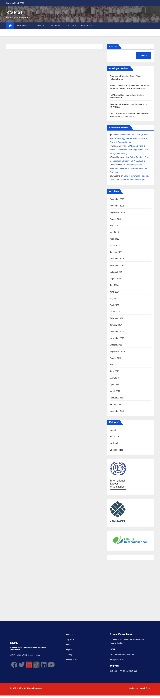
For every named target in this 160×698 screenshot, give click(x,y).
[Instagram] (29, 665)
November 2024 (117, 265)
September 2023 (117, 351)
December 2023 (117, 332)
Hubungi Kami (88, 26)
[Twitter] (21, 665)
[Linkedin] (44, 665)
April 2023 (114, 384)
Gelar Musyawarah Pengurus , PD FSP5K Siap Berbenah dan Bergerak (129, 168)
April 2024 (114, 305)
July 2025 (114, 226)
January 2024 (116, 325)
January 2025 (116, 252)
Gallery (71, 26)
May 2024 (114, 298)
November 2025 (117, 206)
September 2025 (117, 212)
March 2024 (115, 312)
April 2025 (114, 239)
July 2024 (114, 285)
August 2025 (115, 219)
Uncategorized (116, 450)
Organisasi (23, 26)
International (115, 437)
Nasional (114, 443)
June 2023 (114, 371)
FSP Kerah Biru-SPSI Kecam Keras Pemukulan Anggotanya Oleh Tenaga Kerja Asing (129, 150)
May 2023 (114, 378)
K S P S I (14, 12)
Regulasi (56, 26)
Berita (41, 26)
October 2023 (116, 345)
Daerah (113, 430)
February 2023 (116, 398)
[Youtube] (51, 665)
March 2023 (115, 391)
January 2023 (116, 404)
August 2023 (115, 358)
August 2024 (115, 279)
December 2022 (117, 411)
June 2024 (114, 292)
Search (113, 46)
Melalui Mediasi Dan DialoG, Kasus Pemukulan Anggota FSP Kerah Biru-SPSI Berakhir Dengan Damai (129, 138)
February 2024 (116, 318)
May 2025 (114, 232)
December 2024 (117, 259)
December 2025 (117, 199)
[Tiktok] (36, 665)
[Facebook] (14, 665)
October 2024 (116, 272)
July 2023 (114, 365)
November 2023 (117, 338)
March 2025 (115, 245)
